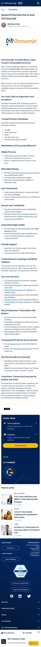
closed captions (29, 395)
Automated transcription (12, 285)
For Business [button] (6, 621)
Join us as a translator (20, 589)
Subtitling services (10, 300)
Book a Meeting (10, 559)
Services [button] (5, 602)
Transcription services (11, 280)
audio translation (24, 302)
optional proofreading (24, 236)
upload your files (14, 156)
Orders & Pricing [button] (8, 608)
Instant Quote (20, 446)
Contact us (8, 253)
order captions (20, 363)
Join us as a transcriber (20, 583)
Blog (2, 9)
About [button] (4, 615)
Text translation (9, 302)
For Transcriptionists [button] (9, 627)
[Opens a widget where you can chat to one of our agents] (33, 643)
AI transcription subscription (14, 290)
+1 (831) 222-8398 (7, 553)
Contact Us (10, 548)
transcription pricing (14, 344)
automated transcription (13, 395)
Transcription (13, 9)
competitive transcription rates (21, 173)
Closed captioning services (13, 295)
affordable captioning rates (23, 349)
